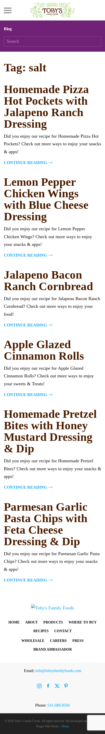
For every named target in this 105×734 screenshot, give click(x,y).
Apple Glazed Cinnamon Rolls (44, 350)
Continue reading (25, 162)
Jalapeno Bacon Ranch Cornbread (48, 280)
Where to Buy (83, 622)
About (31, 622)
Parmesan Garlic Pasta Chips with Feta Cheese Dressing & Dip (45, 524)
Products (53, 622)
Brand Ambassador (52, 649)
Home (14, 622)
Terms (65, 726)
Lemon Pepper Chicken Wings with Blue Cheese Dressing (46, 199)
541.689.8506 (58, 705)
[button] (7, 10)
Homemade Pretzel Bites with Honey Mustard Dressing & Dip (50, 431)
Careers (58, 641)
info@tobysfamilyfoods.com (58, 671)
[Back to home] (52, 10)
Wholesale (32, 641)
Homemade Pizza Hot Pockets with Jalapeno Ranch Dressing (46, 106)
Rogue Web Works (47, 726)
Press (78, 641)
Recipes (41, 631)
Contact (63, 631)
